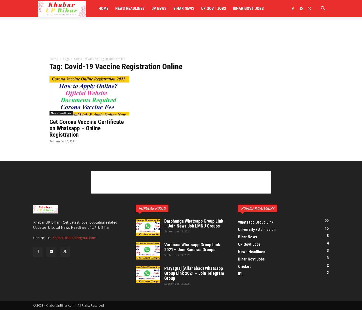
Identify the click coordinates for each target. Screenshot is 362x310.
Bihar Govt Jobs (248, 8)
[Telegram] (301, 8)
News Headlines (130, 8)
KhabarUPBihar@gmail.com (74, 237)
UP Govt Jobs (213, 8)
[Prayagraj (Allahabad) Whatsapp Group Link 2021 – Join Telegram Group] (148, 274)
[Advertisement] (181, 40)
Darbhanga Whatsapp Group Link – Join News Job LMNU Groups (193, 223)
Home (103, 8)
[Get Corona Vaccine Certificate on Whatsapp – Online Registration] (89, 95)
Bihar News (183, 8)
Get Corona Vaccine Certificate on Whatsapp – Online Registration (86, 128)
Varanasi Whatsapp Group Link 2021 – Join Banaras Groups (192, 247)
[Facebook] (292, 8)
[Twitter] (309, 8)
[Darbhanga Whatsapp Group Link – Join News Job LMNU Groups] (148, 227)
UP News (158, 8)
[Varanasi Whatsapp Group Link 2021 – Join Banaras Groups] (148, 251)
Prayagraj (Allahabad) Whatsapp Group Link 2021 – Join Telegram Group (194, 273)
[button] (323, 9)
